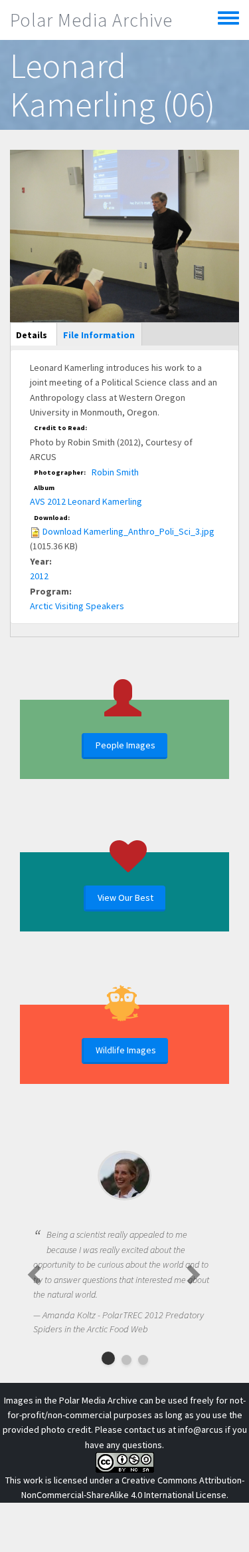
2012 (39, 576)
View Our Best (125, 898)
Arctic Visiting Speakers (77, 606)
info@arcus (200, 1429)
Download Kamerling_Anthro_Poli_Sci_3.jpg (128, 531)
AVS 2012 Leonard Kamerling (86, 501)
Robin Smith (115, 472)
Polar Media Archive (91, 20)
